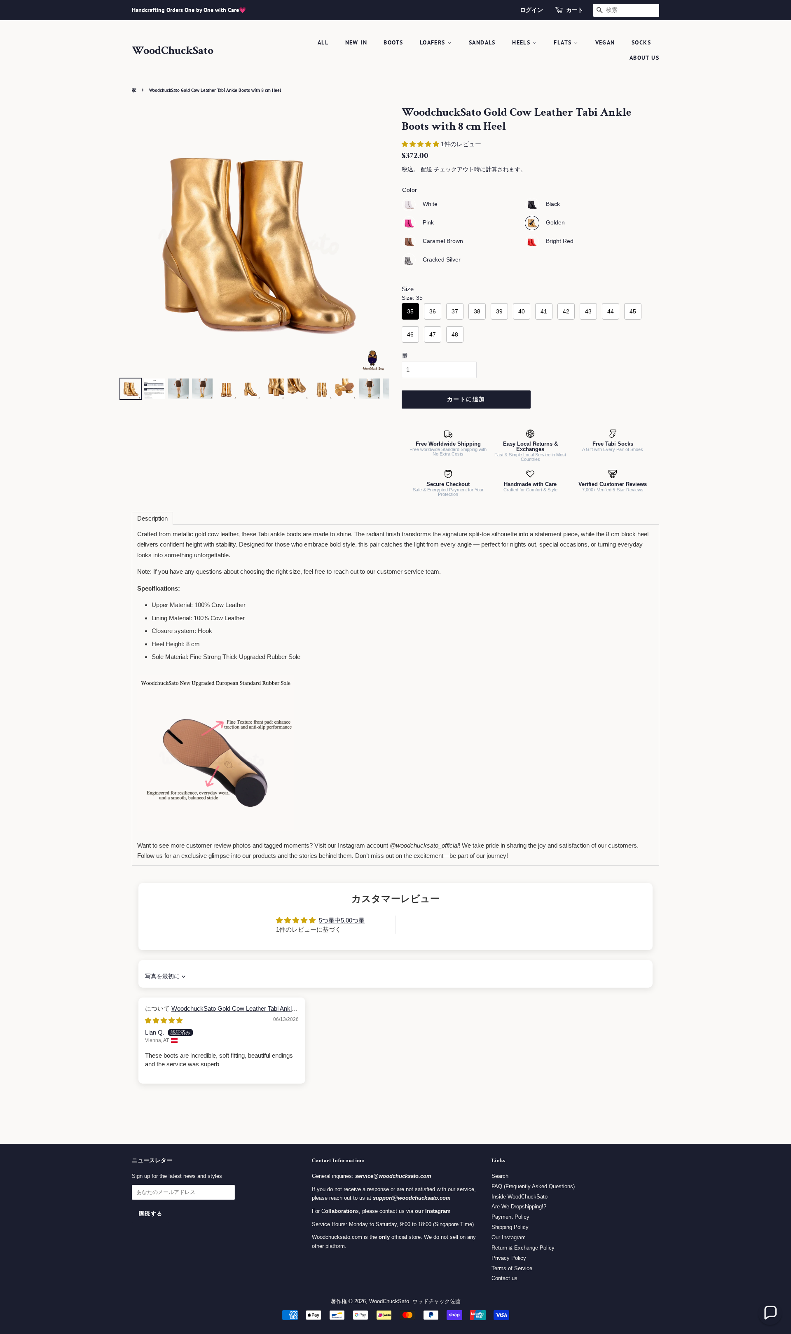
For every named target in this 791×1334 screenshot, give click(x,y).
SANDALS (482, 42)
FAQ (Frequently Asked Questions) (533, 1186)
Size (408, 288)
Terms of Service (511, 1268)
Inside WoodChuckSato (519, 1197)
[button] (421, 143)
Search (499, 1176)
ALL (323, 42)
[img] (164, 1020)
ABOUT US (644, 57)
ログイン (531, 10)
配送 (426, 169)
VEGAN (605, 42)
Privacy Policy (508, 1258)
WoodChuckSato (172, 51)
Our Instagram (508, 1237)
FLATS (563, 42)
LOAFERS (433, 42)
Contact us (504, 1278)
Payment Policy (510, 1217)
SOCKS (641, 42)
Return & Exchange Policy (523, 1248)
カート (574, 10)
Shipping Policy (510, 1227)
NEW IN (356, 42)
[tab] (152, 518)
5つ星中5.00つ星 (342, 920)
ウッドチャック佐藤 (436, 1301)
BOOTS (393, 42)
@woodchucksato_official (424, 845)
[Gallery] (254, 253)
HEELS (522, 42)
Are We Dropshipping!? (518, 1206)
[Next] (377, 240)
